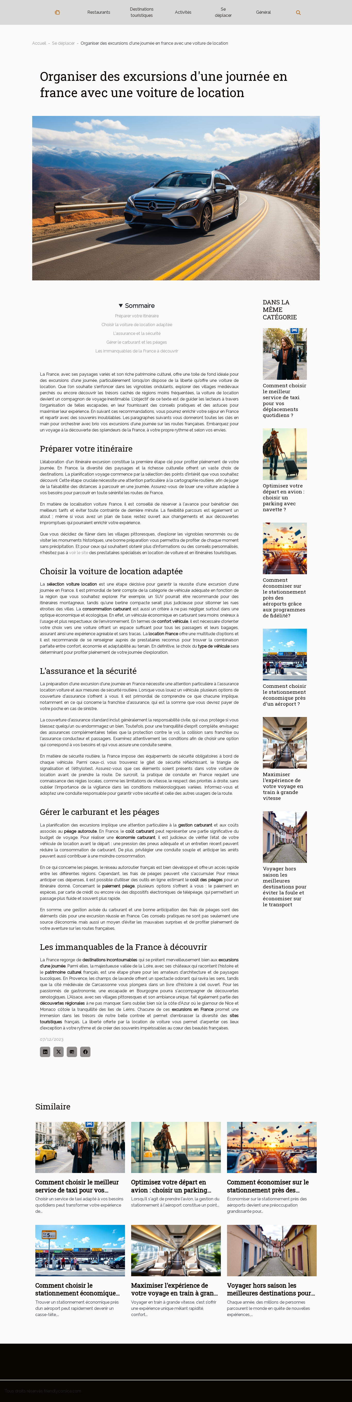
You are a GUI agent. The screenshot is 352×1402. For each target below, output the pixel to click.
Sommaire (140, 305)
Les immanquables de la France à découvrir (136, 351)
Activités (183, 12)
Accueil (39, 43)
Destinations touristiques (142, 12)
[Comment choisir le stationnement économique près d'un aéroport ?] (285, 654)
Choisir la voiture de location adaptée (137, 324)
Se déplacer (223, 12)
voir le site (78, 552)
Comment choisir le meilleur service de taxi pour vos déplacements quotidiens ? (284, 400)
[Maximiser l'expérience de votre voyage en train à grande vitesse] (285, 742)
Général (263, 12)
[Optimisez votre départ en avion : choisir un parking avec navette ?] (285, 453)
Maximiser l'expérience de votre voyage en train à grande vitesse (283, 786)
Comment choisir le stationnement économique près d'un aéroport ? (284, 695)
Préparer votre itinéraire (137, 315)
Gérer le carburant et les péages (136, 342)
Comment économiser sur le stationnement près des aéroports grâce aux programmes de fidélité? (268, 1194)
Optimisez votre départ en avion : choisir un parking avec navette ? (283, 497)
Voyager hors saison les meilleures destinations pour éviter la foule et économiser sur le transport (285, 886)
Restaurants (98, 12)
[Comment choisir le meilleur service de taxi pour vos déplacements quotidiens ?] (285, 353)
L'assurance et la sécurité (137, 333)
